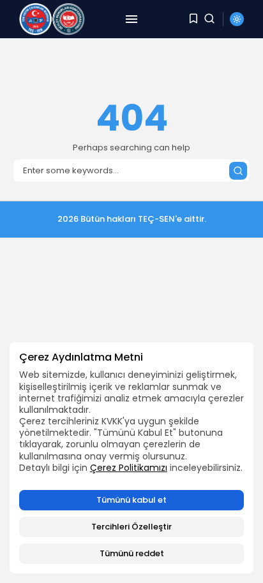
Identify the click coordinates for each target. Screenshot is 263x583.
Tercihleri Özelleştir (131, 527)
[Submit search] (238, 171)
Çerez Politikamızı (128, 467)
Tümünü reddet (132, 553)
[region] (131, 457)
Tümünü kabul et (131, 500)
